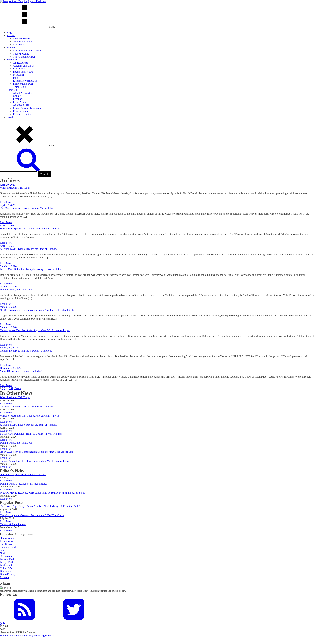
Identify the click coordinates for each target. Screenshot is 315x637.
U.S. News (19, 68)
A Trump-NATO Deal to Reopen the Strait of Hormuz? (28, 248)
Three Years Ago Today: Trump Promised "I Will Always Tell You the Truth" (40, 506)
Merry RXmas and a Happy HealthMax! (21, 371)
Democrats (5, 571)
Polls (15, 77)
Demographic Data (23, 83)
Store (22, 635)
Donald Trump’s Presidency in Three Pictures (23, 483)
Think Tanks (19, 86)
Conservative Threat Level (27, 50)
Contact (17, 95)
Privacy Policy (20, 111)
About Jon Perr (21, 105)
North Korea (6, 553)
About (16, 635)
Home (3, 635)
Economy (5, 577)
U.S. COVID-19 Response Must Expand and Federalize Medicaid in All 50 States (42, 492)
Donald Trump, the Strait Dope (16, 289)
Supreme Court (8, 547)
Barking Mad (7, 559)
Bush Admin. (7, 565)
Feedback (18, 98)
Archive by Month (22, 41)
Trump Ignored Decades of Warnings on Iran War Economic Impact (35, 330)
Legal (43, 635)
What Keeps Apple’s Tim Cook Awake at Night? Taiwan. (30, 228)
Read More (6, 202)
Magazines (18, 74)
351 (11, 388)
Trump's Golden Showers (13, 524)
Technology (6, 556)
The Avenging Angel (24, 56)
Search (10, 117)
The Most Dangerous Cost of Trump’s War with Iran (27, 208)
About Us (12, 89)
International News (23, 71)
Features (11, 47)
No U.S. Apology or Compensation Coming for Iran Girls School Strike (37, 310)
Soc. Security (7, 544)
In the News (19, 102)
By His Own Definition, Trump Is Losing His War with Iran (31, 269)
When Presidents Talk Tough (15, 187)
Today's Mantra (21, 53)
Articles (11, 35)
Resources (12, 59)
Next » (17, 388)
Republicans (6, 541)
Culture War (6, 568)
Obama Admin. (8, 538)
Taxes (3, 550)
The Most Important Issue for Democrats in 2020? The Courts (32, 515)
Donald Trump (7, 574)
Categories (18, 44)
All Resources (20, 62)
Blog (9, 32)
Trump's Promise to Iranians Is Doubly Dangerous (26, 350)
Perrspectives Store (23, 114)
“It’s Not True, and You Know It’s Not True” (23, 474)
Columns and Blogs (23, 65)
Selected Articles (21, 38)
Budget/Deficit (7, 562)
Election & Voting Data (25, 80)
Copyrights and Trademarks (27, 108)
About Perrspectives (23, 93)
